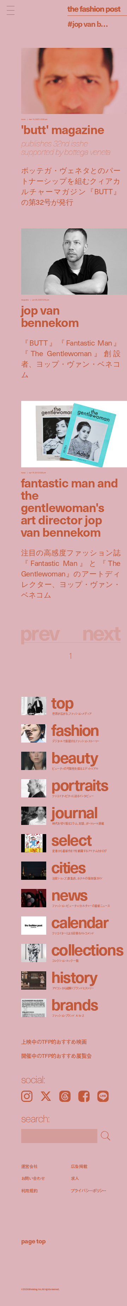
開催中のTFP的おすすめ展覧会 (56, 1056)
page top (33, 1240)
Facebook (84, 1096)
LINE (103, 1096)
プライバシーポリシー (89, 1191)
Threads (65, 1096)
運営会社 (29, 1166)
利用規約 (29, 1191)
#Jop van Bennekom (89, 23)
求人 (75, 1178)
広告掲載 (79, 1166)
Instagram (26, 1096)
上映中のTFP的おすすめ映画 (54, 1042)
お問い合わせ (33, 1178)
